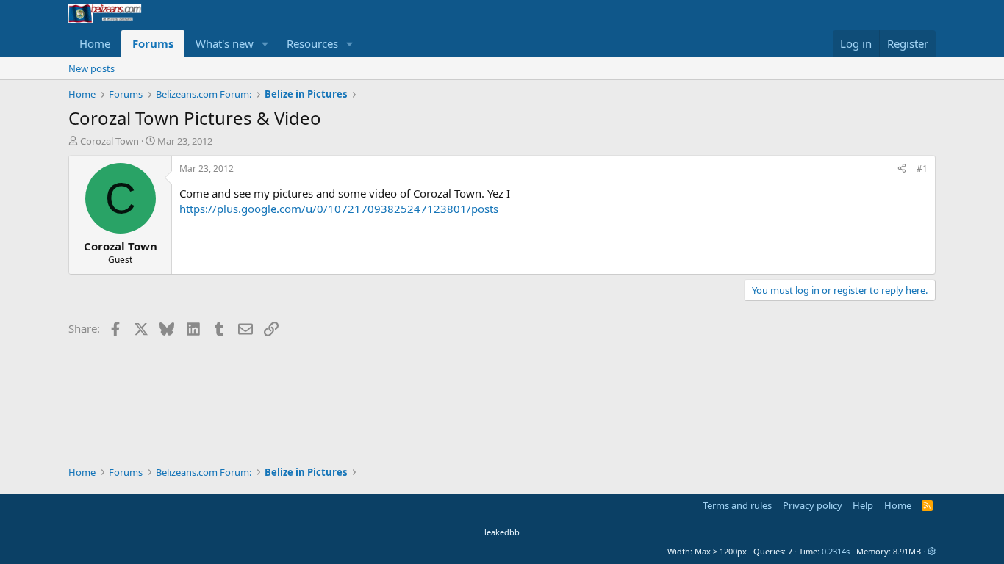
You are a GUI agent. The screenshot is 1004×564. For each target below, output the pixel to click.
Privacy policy (812, 505)
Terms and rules (737, 505)
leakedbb (502, 532)
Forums (152, 43)
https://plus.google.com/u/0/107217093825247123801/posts (338, 208)
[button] (265, 43)
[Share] (901, 169)
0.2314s (836, 551)
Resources (312, 43)
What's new (225, 43)
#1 (922, 168)
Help (863, 505)
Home (94, 43)
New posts (91, 68)
